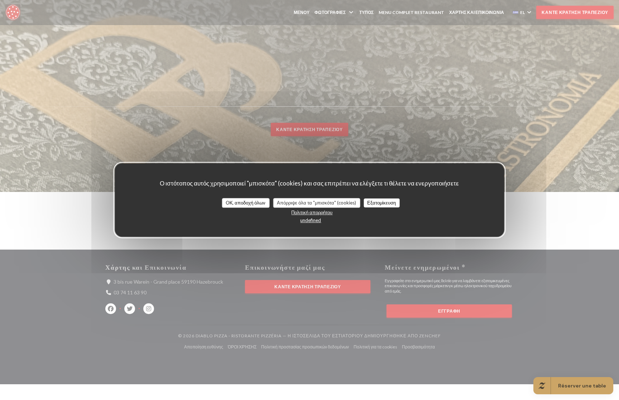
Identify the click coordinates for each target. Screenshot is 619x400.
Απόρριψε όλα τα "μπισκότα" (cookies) (316, 203)
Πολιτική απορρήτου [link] (311, 212)
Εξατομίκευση (381, 203)
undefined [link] (310, 220)
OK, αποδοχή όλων (245, 203)
